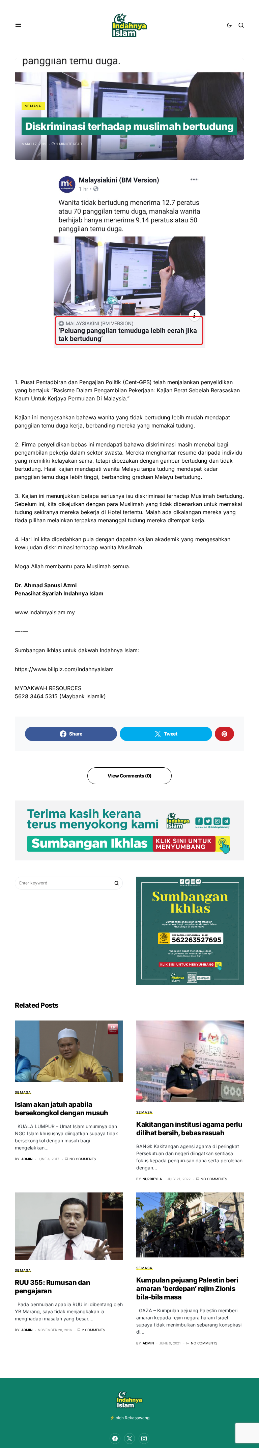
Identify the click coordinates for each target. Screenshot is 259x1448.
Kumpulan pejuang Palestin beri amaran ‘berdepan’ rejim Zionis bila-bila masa (187, 1288)
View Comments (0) (129, 775)
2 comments (93, 1330)
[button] (18, 25)
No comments (82, 1159)
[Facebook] (115, 1438)
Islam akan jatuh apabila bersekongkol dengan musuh (61, 1108)
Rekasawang (137, 1417)
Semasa (33, 106)
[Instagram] (144, 1438)
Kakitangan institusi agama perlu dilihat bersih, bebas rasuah (189, 1128)
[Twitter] (129, 1438)
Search (116, 883)
